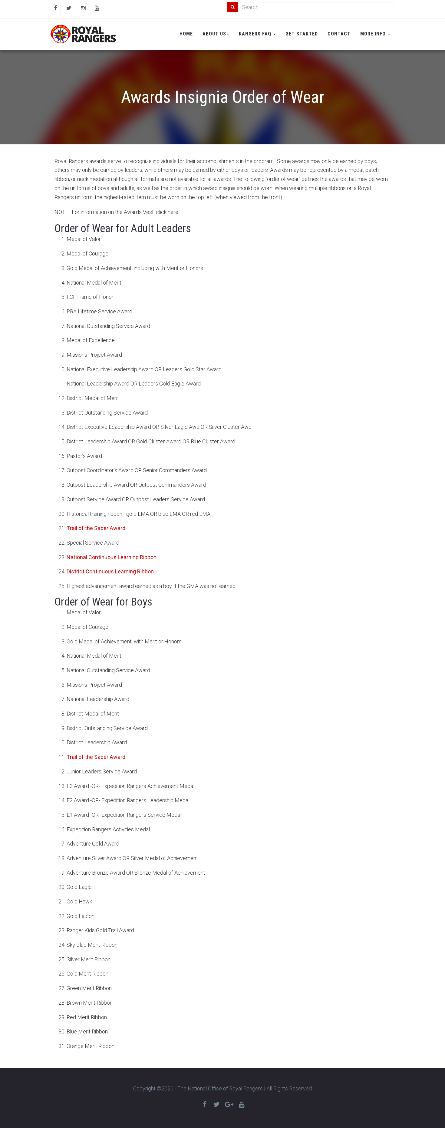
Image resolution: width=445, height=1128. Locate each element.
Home (186, 34)
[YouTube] (97, 8)
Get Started (301, 34)
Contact (339, 34)
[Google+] (229, 1104)
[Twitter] (69, 8)
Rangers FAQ (256, 34)
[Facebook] (55, 8)
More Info (373, 34)
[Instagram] (83, 8)
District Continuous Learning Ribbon (110, 571)
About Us (214, 34)
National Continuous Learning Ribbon (112, 557)
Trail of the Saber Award (96, 528)
